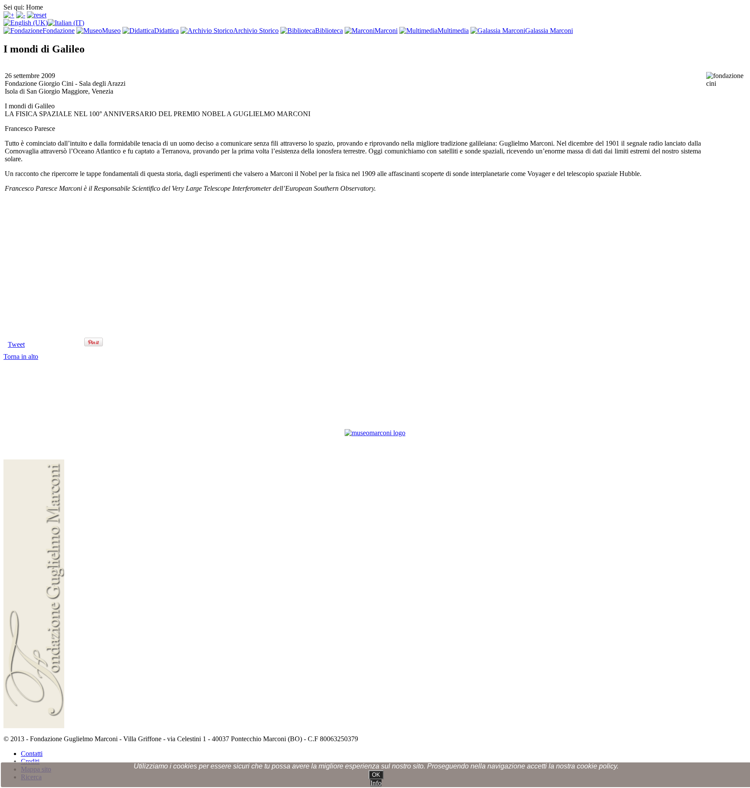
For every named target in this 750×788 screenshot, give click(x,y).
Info (376, 783)
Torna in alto (20, 356)
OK (376, 775)
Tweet (16, 344)
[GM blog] (375, 432)
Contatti (32, 753)
